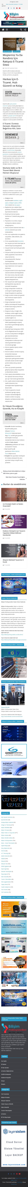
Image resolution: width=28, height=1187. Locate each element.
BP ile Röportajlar (6, 1117)
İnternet (3, 851)
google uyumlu (12, 115)
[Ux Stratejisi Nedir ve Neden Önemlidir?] (14, 489)
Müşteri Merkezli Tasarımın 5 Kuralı (13, 561)
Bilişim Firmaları (5, 830)
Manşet (3, 861)
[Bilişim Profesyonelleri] (14, 1023)
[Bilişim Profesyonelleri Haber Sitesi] (3, 30)
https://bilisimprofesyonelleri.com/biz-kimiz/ (12, 634)
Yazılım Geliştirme (5, 887)
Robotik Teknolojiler (6, 871)
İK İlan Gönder (5, 1067)
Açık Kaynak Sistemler (6, 817)
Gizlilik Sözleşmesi (6, 1074)
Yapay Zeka (4, 884)
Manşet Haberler (5, 1100)
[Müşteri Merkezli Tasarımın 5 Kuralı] (14, 545)
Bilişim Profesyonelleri (6, 840)
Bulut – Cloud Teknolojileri (7, 843)
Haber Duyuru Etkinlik (7, 1104)
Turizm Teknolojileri (6, 879)
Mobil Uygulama (5, 866)
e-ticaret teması (11, 150)
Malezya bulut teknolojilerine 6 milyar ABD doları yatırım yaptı (14, 472)
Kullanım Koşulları (6, 1077)
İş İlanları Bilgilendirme (7, 1071)
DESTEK (3, 1050)
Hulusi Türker (15, 68)
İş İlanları (3, 1114)
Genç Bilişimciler (5, 848)
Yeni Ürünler (4, 889)
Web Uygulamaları (7, 51)
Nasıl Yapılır (4, 869)
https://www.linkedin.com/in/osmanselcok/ (12, 716)
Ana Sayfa (3, 1061)
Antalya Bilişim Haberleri (7, 822)
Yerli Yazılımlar (16, 51)
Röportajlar (4, 874)
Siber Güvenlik (4, 876)
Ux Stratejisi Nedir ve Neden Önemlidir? (13, 505)
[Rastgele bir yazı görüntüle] (25, 30)
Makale (3, 858)
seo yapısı (17, 205)
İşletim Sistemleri (5, 856)
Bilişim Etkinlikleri (5, 827)
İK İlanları (3, 1064)
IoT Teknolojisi (5, 853)
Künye (3, 1081)
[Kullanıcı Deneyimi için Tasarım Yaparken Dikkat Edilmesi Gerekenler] (14, 516)
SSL (9, 435)
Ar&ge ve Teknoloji (6, 825)
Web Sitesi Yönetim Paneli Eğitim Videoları (15, 478)
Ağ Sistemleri (4, 820)
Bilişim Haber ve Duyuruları (8, 832)
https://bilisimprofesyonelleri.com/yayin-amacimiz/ (13, 640)
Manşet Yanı (4, 863)
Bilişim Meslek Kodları (6, 838)
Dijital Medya (4, 845)
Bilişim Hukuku (5, 835)
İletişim (3, 1084)
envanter (20, 241)
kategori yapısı (13, 203)
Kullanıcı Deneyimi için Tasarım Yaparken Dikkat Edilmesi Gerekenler (14, 533)
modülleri (16, 200)
